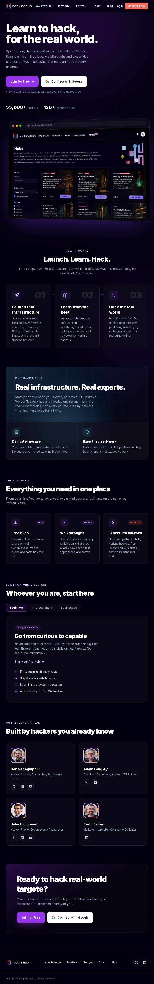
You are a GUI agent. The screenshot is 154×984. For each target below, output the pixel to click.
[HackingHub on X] (136, 962)
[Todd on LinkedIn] (87, 837)
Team (96, 6)
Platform (63, 6)
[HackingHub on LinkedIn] (145, 962)
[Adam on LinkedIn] (95, 782)
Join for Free (136, 6)
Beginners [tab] (17, 607)
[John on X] (14, 837)
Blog (110, 6)
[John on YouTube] (30, 837)
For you (81, 6)
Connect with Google (66, 81)
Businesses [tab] (69, 607)
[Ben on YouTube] (30, 786)
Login (119, 6)
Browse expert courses (30, 661)
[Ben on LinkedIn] (22, 786)
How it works (42, 6)
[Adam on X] (87, 782)
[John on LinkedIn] (22, 837)
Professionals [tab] (42, 607)
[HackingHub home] (19, 6)
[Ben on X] (14, 786)
